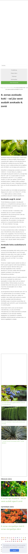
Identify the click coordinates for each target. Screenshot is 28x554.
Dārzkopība (14, 79)
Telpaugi (14, 76)
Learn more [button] (21, 547)
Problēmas (14, 70)
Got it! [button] (14, 550)
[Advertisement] (14, 17)
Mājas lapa (3, 87)
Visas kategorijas (14, 82)
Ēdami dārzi (14, 73)
